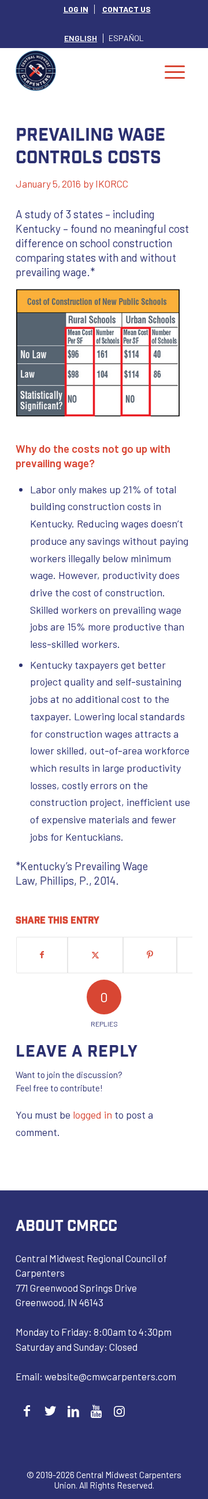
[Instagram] (119, 1411)
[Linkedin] (73, 1411)
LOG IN (76, 9)
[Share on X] (95, 955)
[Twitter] (50, 1411)
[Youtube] (96, 1411)
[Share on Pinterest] (150, 955)
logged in (92, 1114)
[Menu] (174, 70)
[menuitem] (76, 9)
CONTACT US (126, 9)
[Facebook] (27, 1411)
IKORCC (111, 183)
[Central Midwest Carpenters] (86, 70)
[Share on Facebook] (42, 955)
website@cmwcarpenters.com (110, 1376)
